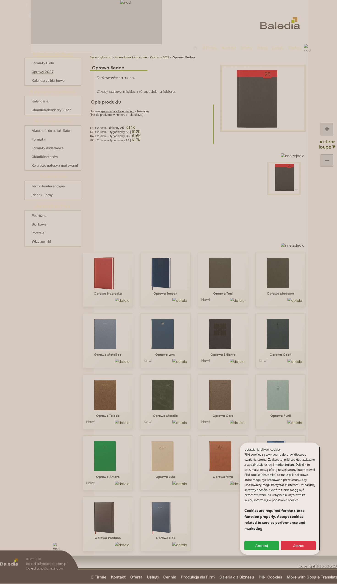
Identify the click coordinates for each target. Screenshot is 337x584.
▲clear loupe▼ (323, 144)
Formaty (38, 139)
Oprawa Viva (223, 477)
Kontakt (229, 48)
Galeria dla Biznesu (236, 577)
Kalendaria (40, 101)
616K (136, 136)
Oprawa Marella (165, 416)
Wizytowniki (41, 242)
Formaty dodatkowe (48, 148)
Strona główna (100, 57)
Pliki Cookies (270, 577)
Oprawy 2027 (43, 72)
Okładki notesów (45, 157)
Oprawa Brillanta (222, 354)
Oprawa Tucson (165, 293)
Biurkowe (39, 224)
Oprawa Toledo (108, 416)
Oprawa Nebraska (108, 293)
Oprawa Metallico (108, 354)
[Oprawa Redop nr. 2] (284, 192)
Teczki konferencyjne (48, 186)
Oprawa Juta (165, 477)
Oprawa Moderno (280, 293)
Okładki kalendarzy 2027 (51, 110)
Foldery (295, 48)
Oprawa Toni (222, 293)
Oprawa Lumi (165, 354)
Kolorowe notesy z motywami (55, 165)
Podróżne (39, 215)
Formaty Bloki (43, 63)
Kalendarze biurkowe (48, 80)
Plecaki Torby (42, 195)
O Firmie (209, 48)
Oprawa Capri (280, 354)
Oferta (246, 48)
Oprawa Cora (223, 416)
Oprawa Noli (165, 538)
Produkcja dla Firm (198, 577)
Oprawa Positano (108, 538)
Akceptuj (261, 545)
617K (136, 140)
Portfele (38, 233)
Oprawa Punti (280, 416)
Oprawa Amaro (108, 477)
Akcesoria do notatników (51, 131)
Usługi (262, 48)
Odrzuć (298, 545)
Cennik (278, 48)
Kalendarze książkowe (131, 57)
